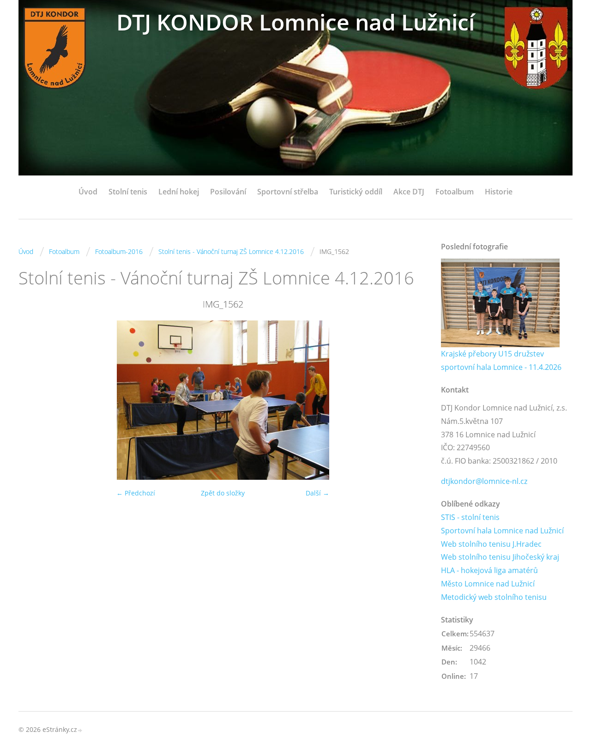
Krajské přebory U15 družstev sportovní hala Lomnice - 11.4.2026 (501, 360)
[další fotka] (412, 400)
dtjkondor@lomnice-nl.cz (484, 481)
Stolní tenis (128, 192)
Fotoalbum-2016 (119, 251)
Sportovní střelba (287, 192)
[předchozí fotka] (33, 400)
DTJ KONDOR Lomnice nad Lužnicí (295, 22)
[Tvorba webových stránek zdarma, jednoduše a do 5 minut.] (80, 730)
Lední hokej (178, 192)
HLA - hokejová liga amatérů (489, 570)
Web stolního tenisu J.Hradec (491, 544)
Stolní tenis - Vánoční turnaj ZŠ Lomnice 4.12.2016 (231, 251)
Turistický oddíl (355, 192)
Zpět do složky (223, 493)
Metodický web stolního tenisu (494, 597)
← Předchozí (135, 493)
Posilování (228, 192)
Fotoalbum (454, 192)
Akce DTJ (408, 192)
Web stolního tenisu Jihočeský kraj (500, 557)
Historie (499, 192)
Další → (317, 493)
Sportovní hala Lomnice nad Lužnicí (502, 530)
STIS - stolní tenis (470, 517)
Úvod (87, 192)
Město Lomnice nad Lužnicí (488, 584)
